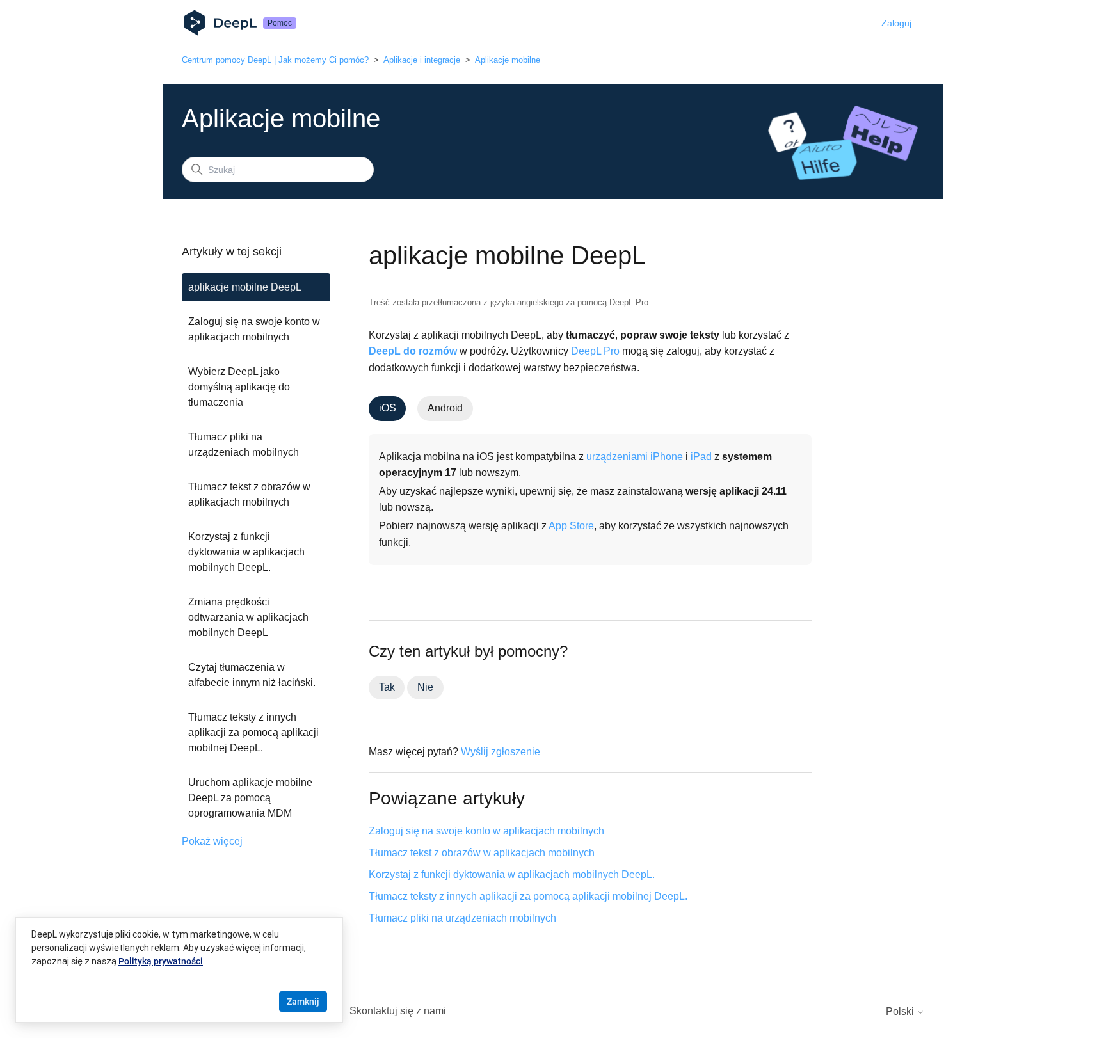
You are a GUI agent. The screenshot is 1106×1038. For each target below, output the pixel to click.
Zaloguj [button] (896, 23)
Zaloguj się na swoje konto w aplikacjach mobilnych (254, 329)
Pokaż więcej (212, 841)
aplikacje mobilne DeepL (244, 287)
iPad (701, 456)
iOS (387, 408)
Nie (425, 687)
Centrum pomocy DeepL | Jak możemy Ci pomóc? (275, 60)
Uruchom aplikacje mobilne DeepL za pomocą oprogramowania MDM (250, 797)
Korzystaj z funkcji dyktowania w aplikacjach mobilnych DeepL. (246, 552)
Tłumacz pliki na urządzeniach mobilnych (243, 444)
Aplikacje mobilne (507, 60)
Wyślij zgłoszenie (500, 751)
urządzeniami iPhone (634, 456)
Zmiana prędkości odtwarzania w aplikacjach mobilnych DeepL (248, 617)
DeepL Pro (595, 351)
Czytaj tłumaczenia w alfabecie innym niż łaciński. (252, 675)
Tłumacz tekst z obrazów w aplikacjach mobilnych (249, 494)
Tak (386, 687)
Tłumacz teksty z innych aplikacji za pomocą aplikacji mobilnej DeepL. (253, 732)
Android (445, 408)
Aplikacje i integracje (421, 60)
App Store (571, 525)
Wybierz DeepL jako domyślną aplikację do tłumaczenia (239, 387)
